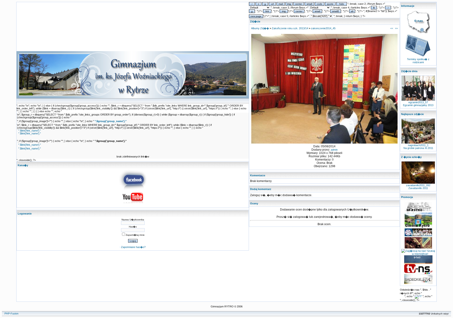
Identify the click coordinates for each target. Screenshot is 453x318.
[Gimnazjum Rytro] (133, 189)
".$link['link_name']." (29, 130)
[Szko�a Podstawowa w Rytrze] (418, 211)
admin (334, 149)
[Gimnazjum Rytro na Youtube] (132, 205)
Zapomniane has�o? (133, 247)
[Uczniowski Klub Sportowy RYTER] (418, 235)
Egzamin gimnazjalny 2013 (418, 105)
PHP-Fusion (11, 313)
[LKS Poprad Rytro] (418, 248)
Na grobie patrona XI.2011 (418, 148)
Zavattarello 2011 (418, 188)
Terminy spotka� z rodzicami (418, 61)
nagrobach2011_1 (418, 145)
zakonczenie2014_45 (323, 28)
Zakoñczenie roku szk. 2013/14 (290, 28)
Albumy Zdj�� (260, 28)
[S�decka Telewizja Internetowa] (418, 273)
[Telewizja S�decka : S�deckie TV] (418, 283)
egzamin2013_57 (418, 102)
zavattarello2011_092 (418, 185)
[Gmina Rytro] (418, 227)
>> (396, 28)
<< (391, 28)
